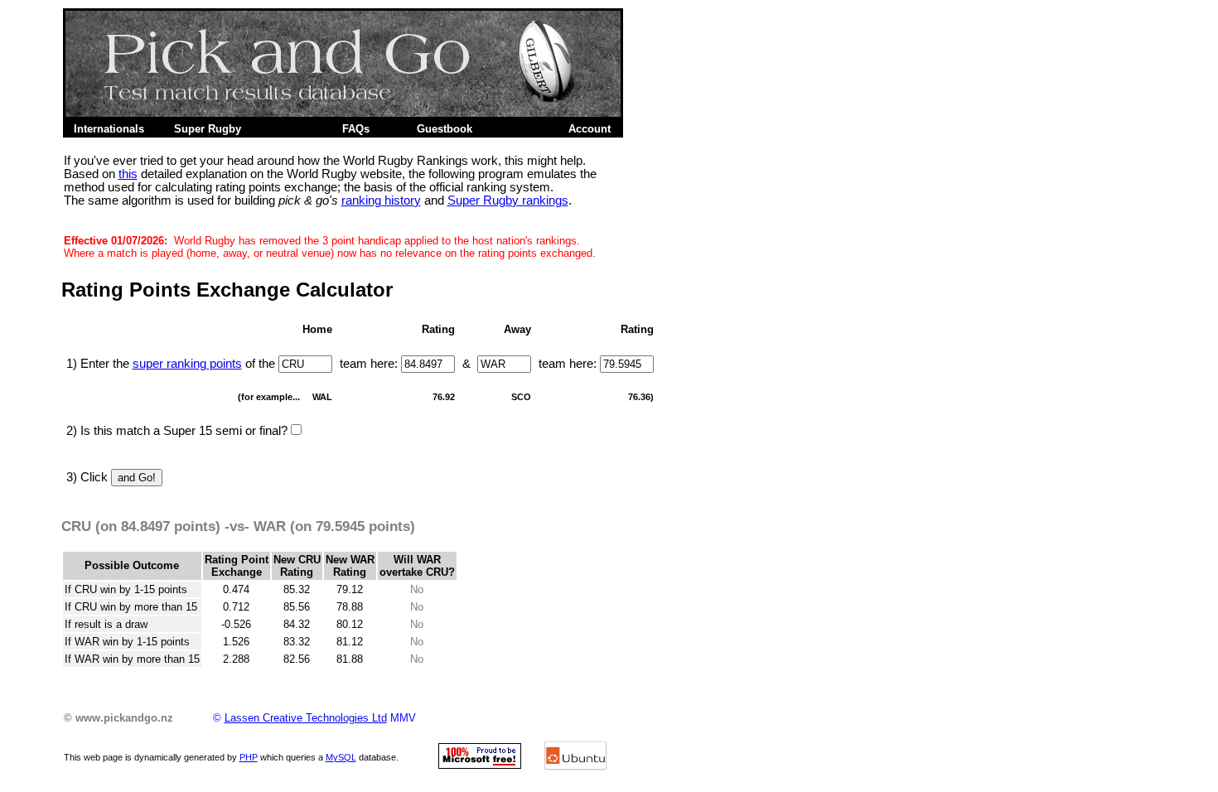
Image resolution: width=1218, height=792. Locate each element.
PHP (248, 757)
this (128, 174)
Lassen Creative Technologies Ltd (306, 718)
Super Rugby (207, 129)
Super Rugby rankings (507, 200)
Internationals (109, 129)
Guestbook (444, 129)
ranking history (381, 200)
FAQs (356, 129)
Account (589, 129)
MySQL (341, 757)
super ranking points (187, 363)
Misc (289, 129)
